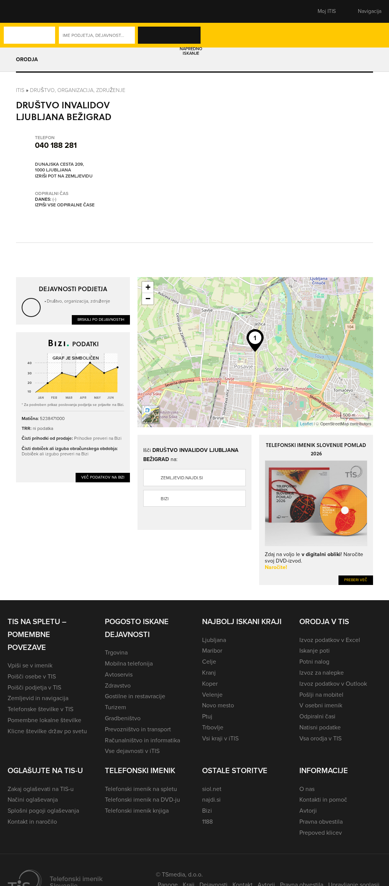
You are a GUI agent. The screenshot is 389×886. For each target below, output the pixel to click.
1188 (207, 821)
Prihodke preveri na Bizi (98, 438)
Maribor (212, 650)
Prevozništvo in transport (138, 729)
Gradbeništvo (123, 718)
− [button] (147, 298)
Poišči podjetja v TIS (34, 687)
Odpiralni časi (317, 716)
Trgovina (116, 652)
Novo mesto (218, 705)
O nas (307, 789)
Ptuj (207, 716)
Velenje (212, 694)
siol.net (211, 789)
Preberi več (355, 580)
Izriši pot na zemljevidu (64, 176)
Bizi (165, 498)
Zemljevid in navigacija (38, 698)
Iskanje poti (314, 650)
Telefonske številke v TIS (40, 709)
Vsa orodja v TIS (320, 738)
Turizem (115, 707)
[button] (21, 11)
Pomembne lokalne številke (44, 720)
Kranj (209, 672)
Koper (210, 683)
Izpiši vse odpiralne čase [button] (65, 205)
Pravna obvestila (321, 821)
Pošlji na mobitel (321, 694)
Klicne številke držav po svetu (47, 731)
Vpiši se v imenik (30, 665)
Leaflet (306, 424)
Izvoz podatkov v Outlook (333, 683)
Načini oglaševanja (33, 799)
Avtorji (308, 810)
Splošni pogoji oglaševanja (43, 810)
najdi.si (211, 799)
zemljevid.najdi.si (182, 477)
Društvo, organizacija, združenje (77, 90)
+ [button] (147, 287)
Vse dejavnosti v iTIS (132, 751)
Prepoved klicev (320, 832)
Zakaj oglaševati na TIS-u (41, 789)
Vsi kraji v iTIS (220, 738)
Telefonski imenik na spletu (141, 789)
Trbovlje (212, 727)
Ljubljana (214, 640)
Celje (209, 661)
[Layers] (150, 414)
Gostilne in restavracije (135, 696)
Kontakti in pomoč (323, 799)
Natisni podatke (320, 727)
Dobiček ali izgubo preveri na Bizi (55, 453)
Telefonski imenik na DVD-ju (142, 799)
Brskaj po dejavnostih (100, 319)
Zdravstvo (118, 685)
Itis (20, 90)
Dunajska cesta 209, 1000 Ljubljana (59, 167)
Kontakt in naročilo (32, 821)
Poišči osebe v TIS (32, 676)
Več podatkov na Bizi (102, 477)
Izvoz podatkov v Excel (329, 640)
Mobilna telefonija (129, 663)
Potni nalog (314, 661)
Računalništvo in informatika (142, 740)
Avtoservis (119, 674)
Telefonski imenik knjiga (137, 810)
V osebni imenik (320, 705)
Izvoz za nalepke (321, 672)
